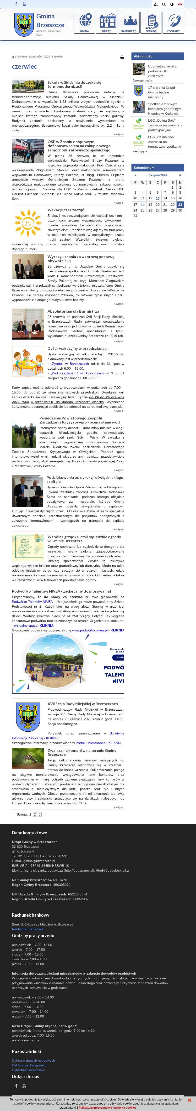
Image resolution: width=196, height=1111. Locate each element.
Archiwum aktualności (30, 56)
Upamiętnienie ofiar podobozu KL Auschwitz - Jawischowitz (155, 73)
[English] (180, 4)
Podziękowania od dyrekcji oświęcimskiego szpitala (85, 479)
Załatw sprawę (151, 29)
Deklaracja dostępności (29, 1065)
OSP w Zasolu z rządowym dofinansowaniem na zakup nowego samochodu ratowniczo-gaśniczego (79, 145)
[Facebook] (16, 4)
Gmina (84, 31)
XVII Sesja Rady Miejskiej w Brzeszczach (83, 703)
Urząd (106, 31)
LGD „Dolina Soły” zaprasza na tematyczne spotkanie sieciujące (157, 144)
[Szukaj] (164, 4)
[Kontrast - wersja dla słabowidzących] (172, 4)
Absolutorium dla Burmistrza (73, 311)
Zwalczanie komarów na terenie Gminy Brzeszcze (82, 752)
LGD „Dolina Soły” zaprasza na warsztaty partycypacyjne (165, 125)
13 (158, 198)
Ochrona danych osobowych (33, 1060)
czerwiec (57, 56)
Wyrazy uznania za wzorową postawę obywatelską (81, 258)
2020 (47, 56)
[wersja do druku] (122, 57)
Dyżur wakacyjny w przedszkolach (78, 348)
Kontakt (173, 31)
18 (143, 205)
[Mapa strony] (156, 4)
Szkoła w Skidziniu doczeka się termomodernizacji (74, 84)
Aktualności (143, 56)
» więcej (118, 134)
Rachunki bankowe (27, 929)
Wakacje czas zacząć (66, 209)
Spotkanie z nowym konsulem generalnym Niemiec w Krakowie (165, 108)
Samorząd (128, 31)
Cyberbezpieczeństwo (28, 1070)
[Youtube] (24, 4)
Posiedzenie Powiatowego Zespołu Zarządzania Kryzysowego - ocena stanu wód (79, 420)
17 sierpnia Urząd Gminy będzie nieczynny (161, 92)
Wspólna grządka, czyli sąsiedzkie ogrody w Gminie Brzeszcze (84, 538)
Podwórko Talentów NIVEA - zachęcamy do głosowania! (61, 591)
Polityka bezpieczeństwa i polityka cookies (107, 1107)
